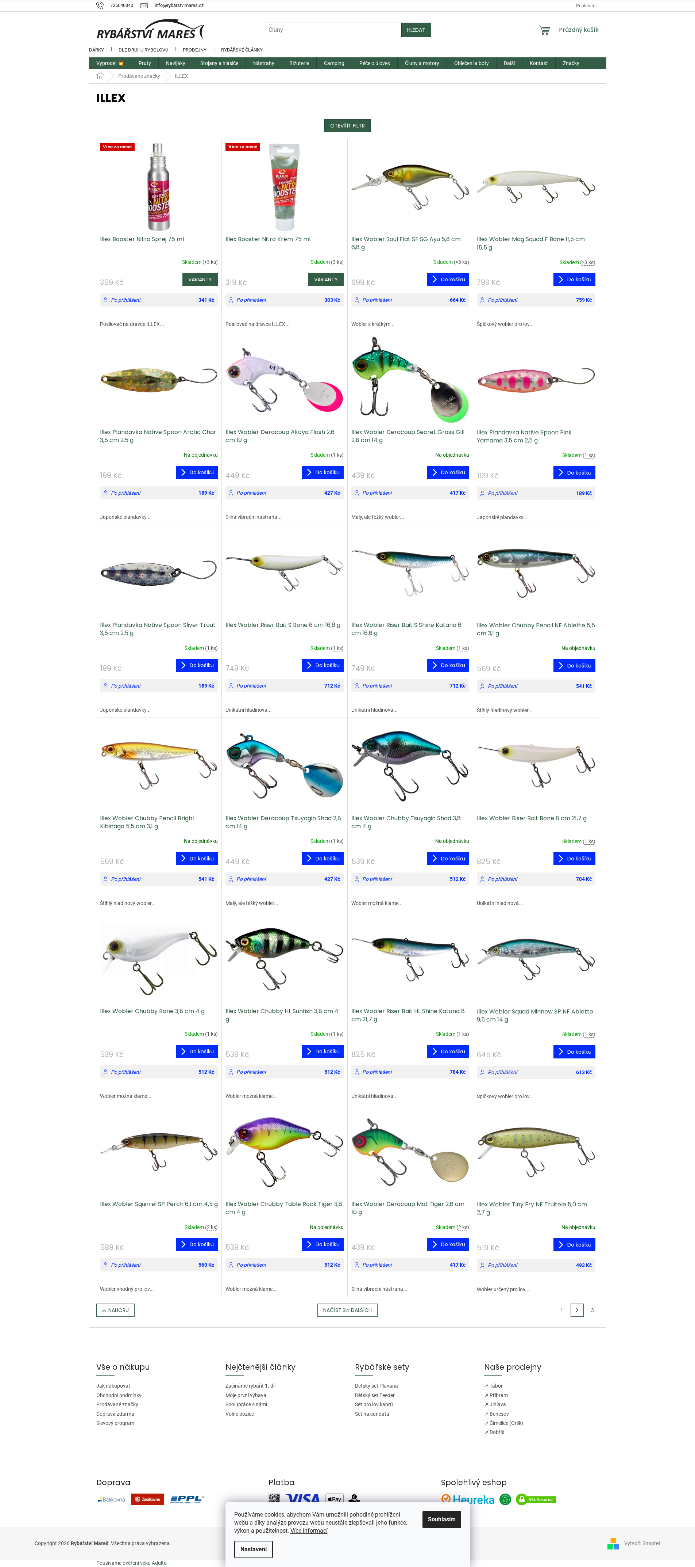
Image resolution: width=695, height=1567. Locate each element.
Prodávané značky (117, 1404)
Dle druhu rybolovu (143, 50)
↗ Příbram (496, 1395)
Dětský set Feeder (375, 1395)
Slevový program (115, 1423)
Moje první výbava (245, 1395)
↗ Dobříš (494, 1432)
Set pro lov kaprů (374, 1404)
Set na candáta (372, 1414)
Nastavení (253, 1549)
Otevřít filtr (347, 125)
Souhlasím (442, 1519)
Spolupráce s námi (246, 1404)
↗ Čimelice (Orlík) (503, 1423)
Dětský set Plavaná (376, 1386)
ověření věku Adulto (145, 1563)
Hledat (416, 30)
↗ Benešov (496, 1414)
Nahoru (118, 1310)
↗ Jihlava (495, 1404)
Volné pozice (239, 1414)
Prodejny (194, 50)
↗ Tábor (493, 1386)
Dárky (96, 50)
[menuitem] (110, 63)
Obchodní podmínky (119, 1395)
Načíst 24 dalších (347, 1310)
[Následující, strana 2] (577, 1310)
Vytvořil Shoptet (642, 1543)
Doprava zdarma (115, 1414)
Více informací (309, 1530)
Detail (200, 279)
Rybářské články (242, 50)
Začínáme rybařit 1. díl (250, 1386)
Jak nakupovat (113, 1386)
